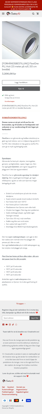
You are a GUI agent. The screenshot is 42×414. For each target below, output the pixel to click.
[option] (21, 40)
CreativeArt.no (19, 406)
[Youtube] (6, 324)
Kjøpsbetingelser (22, 392)
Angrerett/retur (21, 389)
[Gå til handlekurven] (37, 13)
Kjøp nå (21, 89)
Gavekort (10, 387)
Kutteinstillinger (8, 389)
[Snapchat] (16, 324)
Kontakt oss (21, 387)
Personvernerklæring (9, 394)
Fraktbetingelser (8, 392)
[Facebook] (3, 324)
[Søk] (33, 13)
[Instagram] (10, 324)
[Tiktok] (13, 324)
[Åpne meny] (3, 13)
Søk (3, 387)
